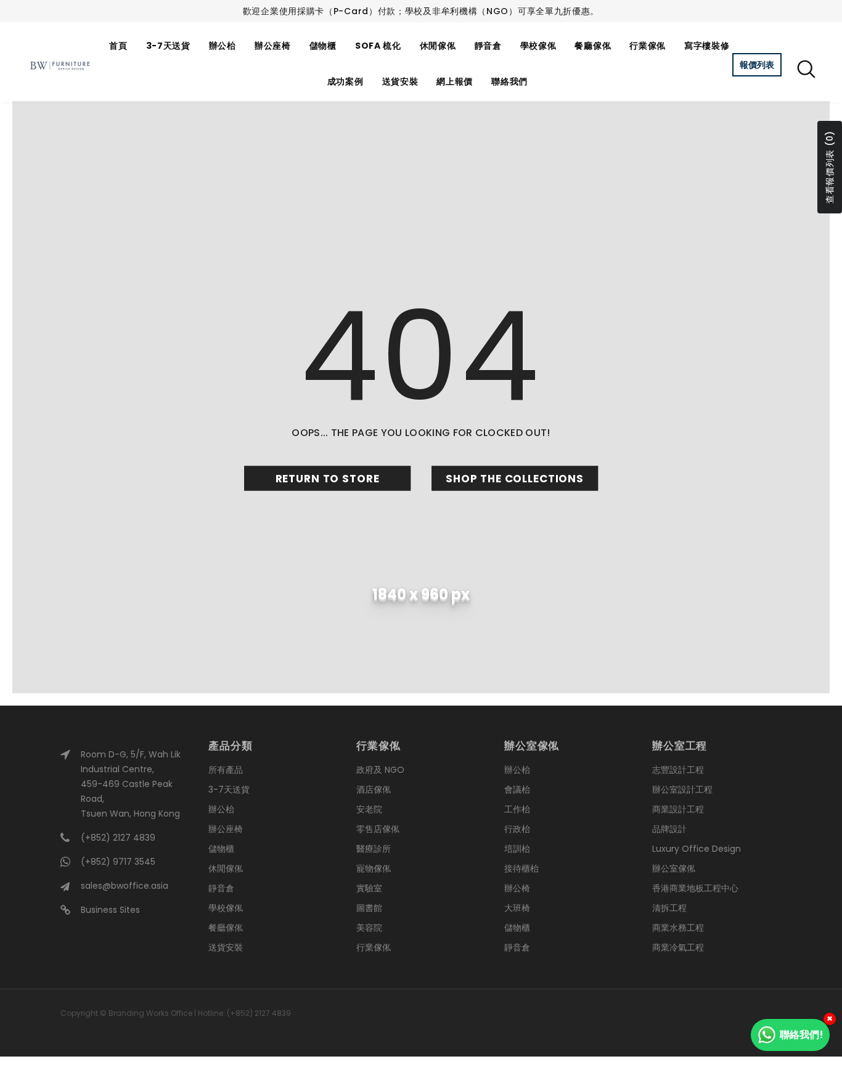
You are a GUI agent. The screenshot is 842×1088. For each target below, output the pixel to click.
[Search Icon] (806, 68)
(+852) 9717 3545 (118, 861)
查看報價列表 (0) (830, 167)
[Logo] (60, 65)
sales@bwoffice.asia (124, 886)
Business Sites (110, 910)
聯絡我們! (802, 1035)
